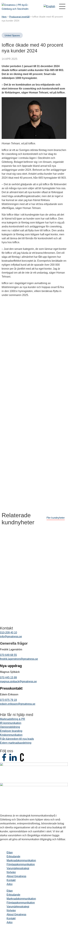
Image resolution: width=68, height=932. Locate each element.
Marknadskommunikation (21, 860)
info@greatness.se (11, 636)
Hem (4, 16)
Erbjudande (13, 856)
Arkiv (10, 884)
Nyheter (11, 872)
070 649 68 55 (8, 655)
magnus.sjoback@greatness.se (18, 681)
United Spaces (12, 35)
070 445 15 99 (8, 677)
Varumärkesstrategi (18, 868)
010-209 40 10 (8, 632)
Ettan (10, 852)
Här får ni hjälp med (16, 715)
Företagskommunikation (21, 864)
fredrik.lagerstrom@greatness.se (19, 658)
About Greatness (16, 876)
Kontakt (11, 880)
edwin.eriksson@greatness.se (17, 703)
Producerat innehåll (19, 16)
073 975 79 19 (8, 700)
